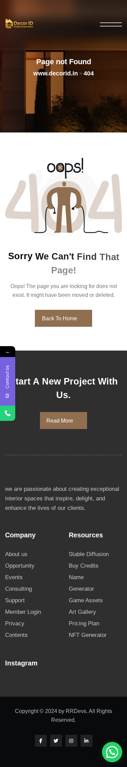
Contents (16, 635)
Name (76, 577)
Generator (81, 589)
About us (16, 554)
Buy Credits (84, 566)
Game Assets (86, 600)
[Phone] (7, 413)
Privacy (14, 623)
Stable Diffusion (89, 554)
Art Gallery (82, 612)
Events (14, 577)
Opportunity (20, 566)
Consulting (18, 589)
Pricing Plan (84, 623)
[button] (112, 752)
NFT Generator (88, 635)
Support (15, 600)
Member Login (23, 612)
